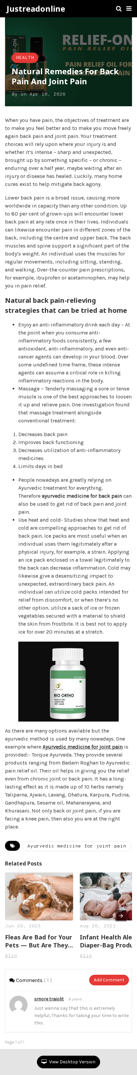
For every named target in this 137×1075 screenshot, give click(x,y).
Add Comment (109, 980)
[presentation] (121, 915)
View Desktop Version (71, 1062)
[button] (128, 8)
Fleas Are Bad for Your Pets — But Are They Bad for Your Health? (38, 941)
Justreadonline (36, 9)
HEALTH (25, 58)
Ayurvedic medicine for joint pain (83, 747)
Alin (11, 956)
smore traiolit (49, 999)
